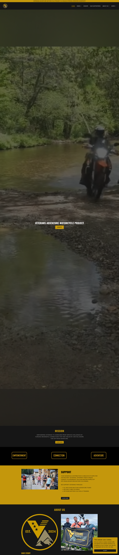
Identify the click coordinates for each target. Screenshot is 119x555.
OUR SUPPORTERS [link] (95, 6)
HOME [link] (73, 6)
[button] (79, 6)
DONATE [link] (85, 6)
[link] (5, 5)
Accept (105, 550)
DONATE (59, 227)
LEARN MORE (59, 442)
